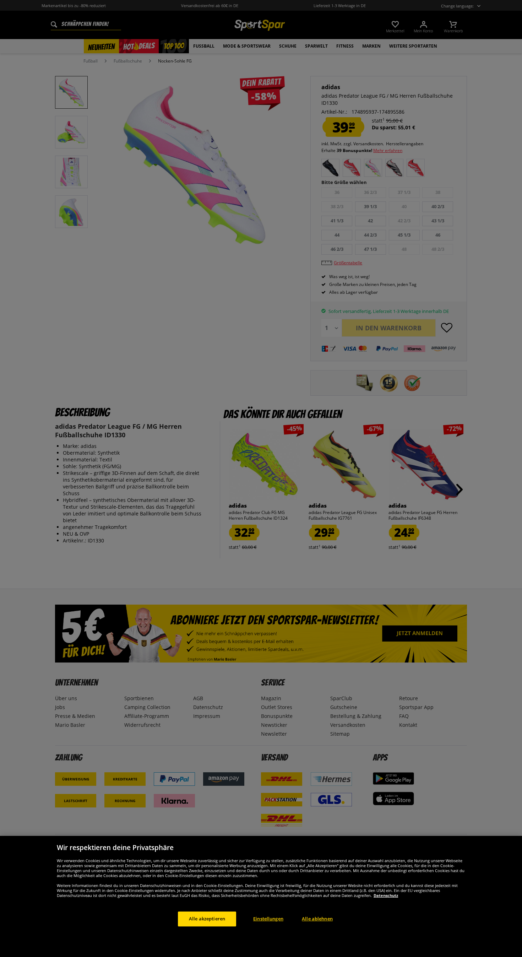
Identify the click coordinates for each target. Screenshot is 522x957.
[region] (261, 896)
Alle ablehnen (317, 918)
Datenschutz (386, 895)
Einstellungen (268, 918)
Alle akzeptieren (207, 918)
